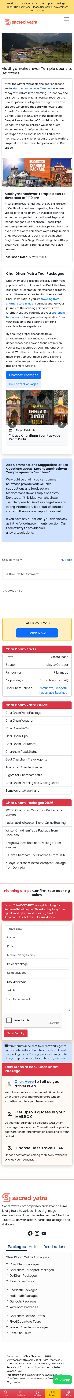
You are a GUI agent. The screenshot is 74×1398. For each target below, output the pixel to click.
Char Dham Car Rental (21, 744)
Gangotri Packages (23, 1301)
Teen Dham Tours (22, 1281)
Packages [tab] (17, 1246)
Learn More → (46, 917)
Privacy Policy (42, 1363)
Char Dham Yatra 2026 (37, 1356)
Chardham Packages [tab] (23, 375)
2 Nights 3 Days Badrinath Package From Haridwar (33, 845)
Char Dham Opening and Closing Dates (32, 783)
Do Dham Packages (23, 1275)
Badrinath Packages (24, 1290)
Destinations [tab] (54, 1246)
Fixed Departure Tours (25, 1321)
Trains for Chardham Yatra (24, 767)
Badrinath (61, 692)
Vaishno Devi (14, 1371)
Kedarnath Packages (24, 1296)
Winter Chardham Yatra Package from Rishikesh (32, 832)
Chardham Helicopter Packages (32, 1270)
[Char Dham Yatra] (21, 21)
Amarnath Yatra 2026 (47, 1367)
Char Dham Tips (17, 736)
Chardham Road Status (22, 751)
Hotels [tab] (34, 1246)
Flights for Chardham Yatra (24, 775)
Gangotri (61, 688)
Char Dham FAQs (17, 728)
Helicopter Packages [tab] (23, 384)
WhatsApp (62, 1379)
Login (68, 560)
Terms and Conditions (20, 1367)
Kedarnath (46, 692)
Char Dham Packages (25, 1264)
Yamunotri (46, 688)
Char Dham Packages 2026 (30, 802)
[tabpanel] (37, 419)
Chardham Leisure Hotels (27, 1316)
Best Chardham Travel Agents (26, 759)
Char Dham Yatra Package (24, 713)
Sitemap (27, 1363)
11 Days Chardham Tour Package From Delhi (34, 437)
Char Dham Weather (20, 720)
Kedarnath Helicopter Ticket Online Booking (36, 822)
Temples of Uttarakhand (22, 790)
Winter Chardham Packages (29, 1327)
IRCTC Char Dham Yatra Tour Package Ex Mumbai (34, 812)
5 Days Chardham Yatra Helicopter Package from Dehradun (36, 865)
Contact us (13, 1363)
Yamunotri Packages (24, 1307)
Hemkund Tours (20, 1333)
